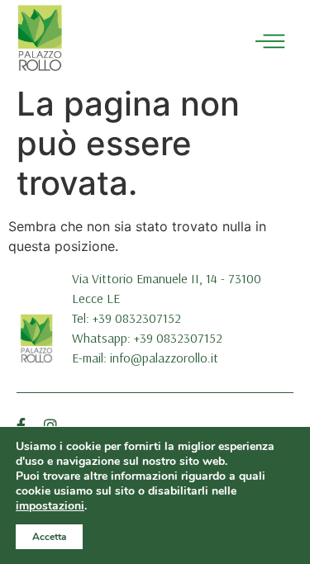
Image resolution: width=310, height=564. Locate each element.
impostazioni (50, 506)
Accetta (49, 536)
